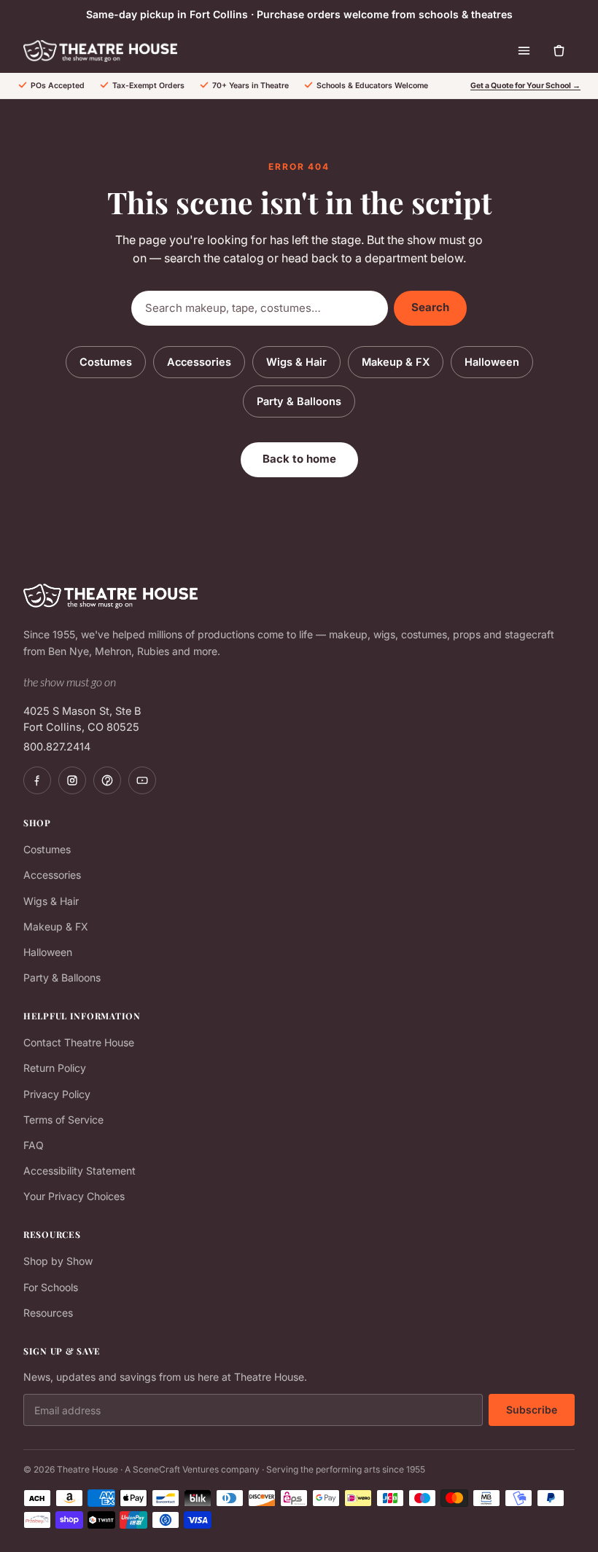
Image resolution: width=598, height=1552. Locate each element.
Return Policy (54, 1068)
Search (430, 307)
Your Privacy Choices (74, 1196)
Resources (48, 1312)
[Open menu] (524, 51)
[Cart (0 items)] (559, 51)
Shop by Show (58, 1261)
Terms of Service (63, 1119)
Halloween (492, 362)
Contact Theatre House (78, 1042)
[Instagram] (72, 780)
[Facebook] (37, 780)
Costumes (105, 362)
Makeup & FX (396, 362)
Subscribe (531, 1409)
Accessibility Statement (79, 1170)
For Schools (50, 1287)
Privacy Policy (56, 1094)
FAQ (33, 1145)
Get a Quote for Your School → (525, 85)
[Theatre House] (100, 51)
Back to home (299, 459)
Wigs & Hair (296, 362)
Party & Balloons (299, 401)
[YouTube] (142, 780)
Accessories (199, 362)
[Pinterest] (107, 780)
